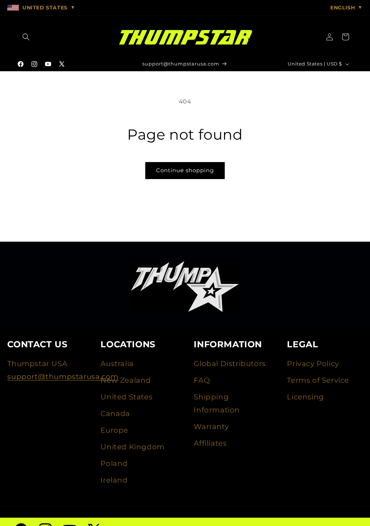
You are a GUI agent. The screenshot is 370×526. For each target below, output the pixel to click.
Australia (116, 363)
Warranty (211, 426)
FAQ (202, 380)
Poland (114, 463)
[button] (26, 37)
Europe (114, 430)
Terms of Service (318, 380)
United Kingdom (132, 446)
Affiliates (210, 443)
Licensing (305, 397)
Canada (115, 413)
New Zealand (125, 380)
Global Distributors (230, 363)
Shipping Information (217, 403)
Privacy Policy (313, 363)
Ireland (114, 480)
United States (126, 397)
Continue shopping (185, 170)
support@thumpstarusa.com (62, 376)
